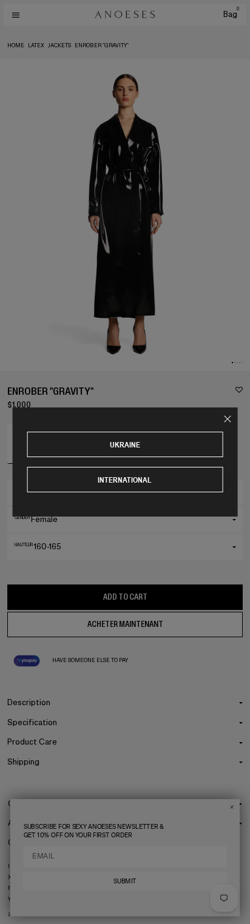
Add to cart (125, 596)
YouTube (21, 899)
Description (28, 702)
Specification (32, 722)
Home (15, 45)
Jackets (59, 45)
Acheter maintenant (125, 624)
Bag (231, 14)
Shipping (23, 761)
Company (25, 803)
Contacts (25, 842)
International (125, 479)
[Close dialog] (232, 807)
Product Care (32, 741)
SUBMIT (125, 881)
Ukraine (125, 444)
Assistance (28, 823)
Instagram (24, 866)
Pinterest (23, 888)
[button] (232, 362)
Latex (36, 45)
